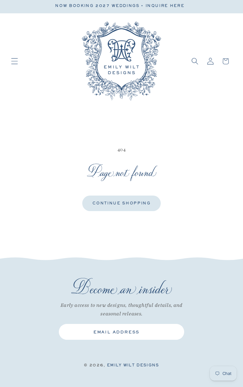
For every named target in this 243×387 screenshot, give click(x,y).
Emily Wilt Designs (133, 365)
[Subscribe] (174, 332)
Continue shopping (121, 203)
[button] (14, 61)
